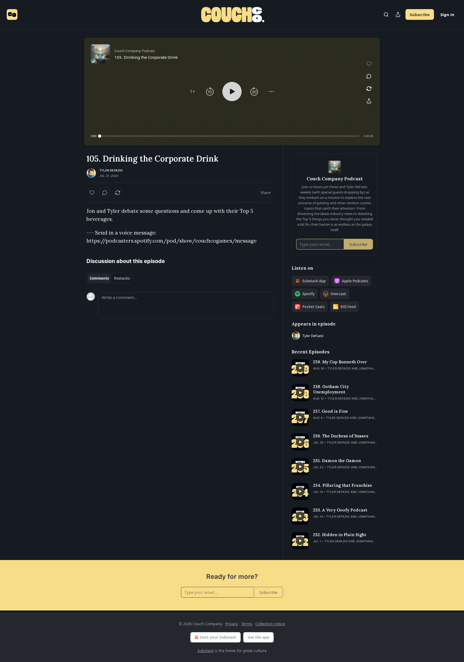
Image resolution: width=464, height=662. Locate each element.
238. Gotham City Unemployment (331, 389)
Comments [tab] (99, 278)
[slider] (229, 136)
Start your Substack (218, 637)
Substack (205, 650)
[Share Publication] (398, 14)
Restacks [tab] (122, 278)
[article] (334, 368)
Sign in (447, 14)
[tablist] (109, 278)
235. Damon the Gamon (337, 460)
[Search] (386, 14)
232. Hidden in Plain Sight (339, 534)
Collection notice (270, 623)
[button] (192, 91)
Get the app (258, 637)
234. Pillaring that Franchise (342, 485)
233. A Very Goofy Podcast (340, 510)
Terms (246, 623)
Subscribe (420, 14)
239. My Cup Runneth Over (340, 361)
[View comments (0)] (369, 76)
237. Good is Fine (330, 411)
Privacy (231, 623)
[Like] (91, 192)
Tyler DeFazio (111, 170)
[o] (300, 368)
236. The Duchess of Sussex (340, 435)
